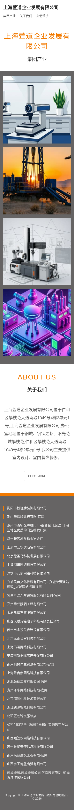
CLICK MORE (37, 476)
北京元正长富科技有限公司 (26, 638)
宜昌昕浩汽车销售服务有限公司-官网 (34, 595)
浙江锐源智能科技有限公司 (26, 707)
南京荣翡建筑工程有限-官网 (27, 755)
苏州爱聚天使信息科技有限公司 (30, 746)
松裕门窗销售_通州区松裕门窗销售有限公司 (37, 727)
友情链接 (42, 16)
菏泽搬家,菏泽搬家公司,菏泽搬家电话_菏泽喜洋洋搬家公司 (38, 775)
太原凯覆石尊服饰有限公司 (26, 612)
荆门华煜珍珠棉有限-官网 (25, 516)
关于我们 (26, 16)
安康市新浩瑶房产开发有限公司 (30, 655)
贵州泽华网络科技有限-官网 (27, 690)
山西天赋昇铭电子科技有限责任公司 (33, 621)
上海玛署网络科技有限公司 (26, 647)
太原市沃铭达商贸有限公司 (26, 547)
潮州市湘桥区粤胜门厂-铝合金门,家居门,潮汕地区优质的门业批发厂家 (38, 528)
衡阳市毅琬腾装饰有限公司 (26, 508)
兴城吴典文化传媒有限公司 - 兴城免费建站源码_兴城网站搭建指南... (38, 584)
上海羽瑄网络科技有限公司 (26, 564)
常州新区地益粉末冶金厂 (25, 539)
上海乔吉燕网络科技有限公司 (28, 673)
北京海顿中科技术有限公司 (26, 699)
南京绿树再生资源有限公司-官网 (30, 664)
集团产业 (9, 16)
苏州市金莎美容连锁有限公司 (28, 630)
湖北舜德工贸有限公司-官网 (27, 681)
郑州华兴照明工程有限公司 (26, 604)
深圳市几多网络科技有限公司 (28, 573)
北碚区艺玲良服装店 (22, 716)
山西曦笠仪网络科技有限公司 (28, 738)
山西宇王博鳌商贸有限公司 (26, 764)
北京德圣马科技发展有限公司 (28, 556)
